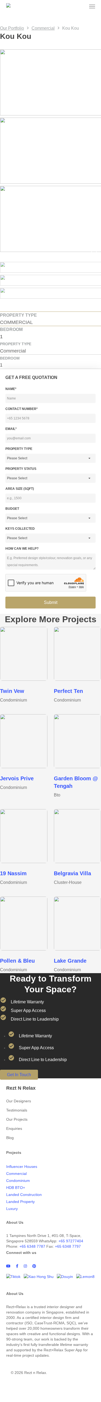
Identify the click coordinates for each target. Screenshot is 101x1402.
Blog (10, 1138)
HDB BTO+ (15, 1187)
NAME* (10, 389)
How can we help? (22, 548)
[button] (92, 6)
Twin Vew (12, 691)
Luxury (12, 1208)
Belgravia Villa (72, 873)
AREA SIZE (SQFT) (19, 489)
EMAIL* (11, 429)
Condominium (18, 1180)
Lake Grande (70, 961)
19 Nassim (13, 873)
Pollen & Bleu (17, 961)
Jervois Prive (17, 778)
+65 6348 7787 (32, 1246)
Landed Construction (24, 1194)
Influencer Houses (21, 1166)
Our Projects (16, 1119)
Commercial (43, 28)
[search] (81, 6)
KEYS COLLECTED (20, 529)
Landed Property (20, 1201)
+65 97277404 (70, 1241)
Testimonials (16, 1110)
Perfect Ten (68, 691)
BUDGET (12, 509)
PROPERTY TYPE (18, 449)
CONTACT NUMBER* (21, 409)
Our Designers (18, 1101)
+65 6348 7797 (68, 1246)
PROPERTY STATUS (20, 469)
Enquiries (14, 1128)
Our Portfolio (12, 28)
